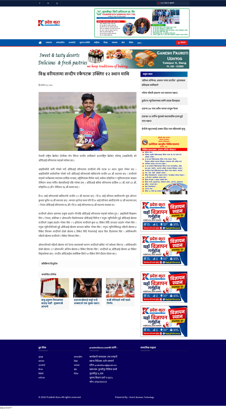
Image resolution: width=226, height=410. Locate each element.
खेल (123, 42)
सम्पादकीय (60, 42)
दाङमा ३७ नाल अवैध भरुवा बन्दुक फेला (160, 109)
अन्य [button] (139, 43)
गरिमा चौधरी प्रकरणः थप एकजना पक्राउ (160, 93)
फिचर (40, 369)
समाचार (49, 42)
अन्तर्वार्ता (72, 42)
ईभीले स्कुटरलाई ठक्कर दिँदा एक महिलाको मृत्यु (163, 129)
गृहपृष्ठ (40, 357)
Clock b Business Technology (141, 397)
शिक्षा (106, 42)
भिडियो (182, 42)
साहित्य (96, 42)
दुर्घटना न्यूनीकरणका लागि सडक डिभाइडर (161, 101)
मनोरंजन (41, 378)
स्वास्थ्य (114, 42)
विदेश (131, 42)
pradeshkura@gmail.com (106, 365)
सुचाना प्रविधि (85, 42)
